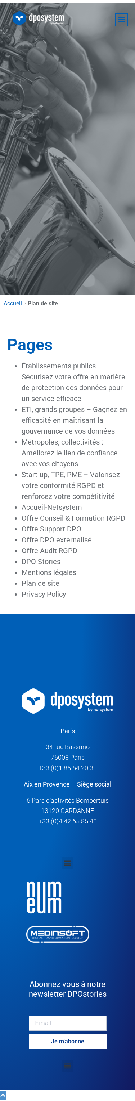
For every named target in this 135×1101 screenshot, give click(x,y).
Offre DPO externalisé (57, 539)
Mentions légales (49, 572)
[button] (121, 19)
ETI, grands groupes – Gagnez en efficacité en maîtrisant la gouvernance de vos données (74, 420)
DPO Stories (41, 561)
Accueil (13, 303)
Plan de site (40, 583)
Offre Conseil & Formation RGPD (73, 518)
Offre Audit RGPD (49, 550)
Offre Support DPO (51, 529)
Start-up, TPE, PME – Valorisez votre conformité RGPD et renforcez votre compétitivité (71, 485)
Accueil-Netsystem (52, 507)
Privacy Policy (44, 594)
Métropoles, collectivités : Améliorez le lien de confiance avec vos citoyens (70, 453)
